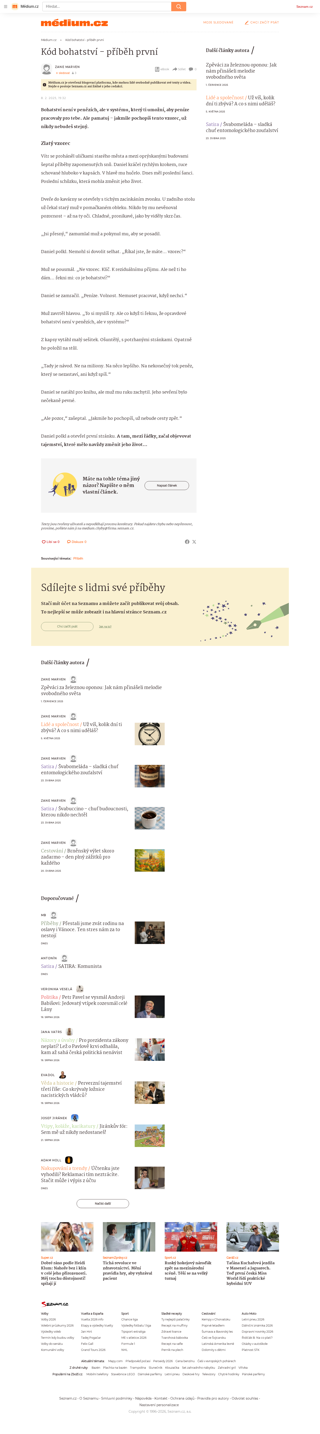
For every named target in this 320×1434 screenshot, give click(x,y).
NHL (124, 1350)
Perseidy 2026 (163, 1361)
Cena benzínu (185, 1361)
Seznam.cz (304, 6)
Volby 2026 (48, 1319)
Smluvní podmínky (116, 1398)
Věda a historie (57, 1083)
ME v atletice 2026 (133, 1337)
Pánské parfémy (253, 1374)
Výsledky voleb (51, 1331)
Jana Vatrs (51, 1032)
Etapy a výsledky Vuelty (97, 1325)
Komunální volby (52, 1350)
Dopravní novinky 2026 (257, 1331)
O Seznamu (88, 1398)
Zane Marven (67, 67)
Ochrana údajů (182, 1398)
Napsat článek (167, 485)
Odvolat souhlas (245, 1398)
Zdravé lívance (171, 1331)
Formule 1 (128, 1344)
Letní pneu (172, 1374)
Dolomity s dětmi (214, 1350)
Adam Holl (51, 1160)
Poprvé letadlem (213, 1325)
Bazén (96, 1367)
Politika (49, 997)
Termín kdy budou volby (57, 1337)
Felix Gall (87, 1344)
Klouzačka (172, 1367)
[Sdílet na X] (194, 541)
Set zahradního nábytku (198, 1367)
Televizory (208, 1374)
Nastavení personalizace (159, 1405)
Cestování (52, 851)
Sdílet (182, 69)
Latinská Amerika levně (218, 1344)
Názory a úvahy (58, 1040)
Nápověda (143, 1398)
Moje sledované (218, 22)
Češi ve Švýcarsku (214, 1337)
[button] (150, 734)
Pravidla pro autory (213, 1398)
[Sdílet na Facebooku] (187, 541)
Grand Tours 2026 (93, 1350)
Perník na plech (172, 1350)
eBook (164, 69)
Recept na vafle (172, 1344)
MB (43, 915)
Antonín (49, 958)
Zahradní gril (227, 1367)
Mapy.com (115, 1361)
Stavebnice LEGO (123, 1374)
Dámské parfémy (150, 1374)
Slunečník (155, 1367)
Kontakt (160, 1398)
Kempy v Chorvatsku (216, 1319)
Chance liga (129, 1319)
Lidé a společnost (225, 98)
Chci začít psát (264, 22)
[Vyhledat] (178, 6)
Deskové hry (190, 1374)
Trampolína (138, 1367)
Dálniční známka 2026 (257, 1325)
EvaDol (48, 1075)
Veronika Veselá (56, 989)
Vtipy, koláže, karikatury (68, 1126)
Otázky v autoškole (255, 1344)
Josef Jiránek (54, 1118)
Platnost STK (250, 1350)
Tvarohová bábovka (174, 1337)
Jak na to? (105, 626)
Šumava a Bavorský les (217, 1331)
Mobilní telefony (97, 1374)
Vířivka (243, 1367)
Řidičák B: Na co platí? (257, 1337)
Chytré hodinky (228, 1374)
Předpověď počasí (138, 1361)
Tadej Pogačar (91, 1337)
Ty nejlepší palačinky (175, 1319)
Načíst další (103, 1203)
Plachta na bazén (115, 1367)
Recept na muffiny (174, 1325)
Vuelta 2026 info (92, 1319)
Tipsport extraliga (133, 1331)
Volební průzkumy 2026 (57, 1325)
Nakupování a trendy (64, 1168)
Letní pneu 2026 (253, 1319)
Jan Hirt (86, 1331)
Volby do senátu (52, 1344)
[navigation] (5, 6)
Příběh (78, 558)
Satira (212, 125)
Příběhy (49, 924)
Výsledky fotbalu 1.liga (136, 1325)
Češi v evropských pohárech (216, 1361)
